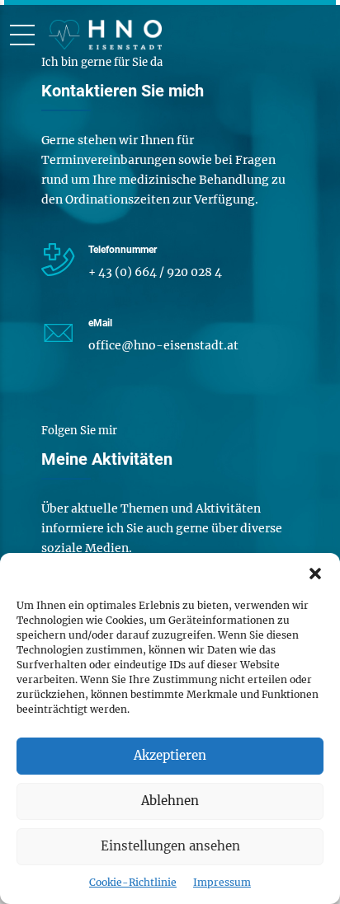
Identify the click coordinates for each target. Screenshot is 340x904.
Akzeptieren (170, 755)
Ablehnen (170, 800)
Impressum (222, 882)
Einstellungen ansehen (170, 846)
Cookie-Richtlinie (133, 882)
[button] (315, 573)
